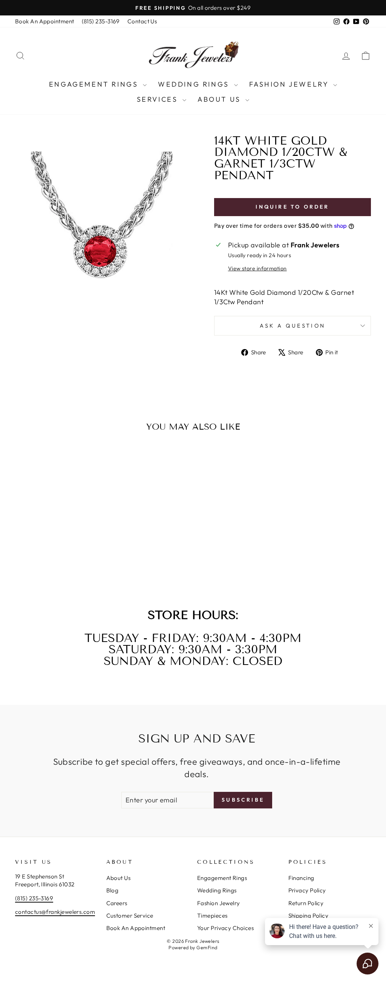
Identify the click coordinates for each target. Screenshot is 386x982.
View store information (257, 268)
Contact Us (142, 21)
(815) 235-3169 (101, 21)
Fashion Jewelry (290, 84)
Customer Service (129, 915)
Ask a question (292, 325)
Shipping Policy (308, 915)
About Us (221, 99)
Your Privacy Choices (225, 928)
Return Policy (306, 903)
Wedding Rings (195, 84)
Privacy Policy (307, 890)
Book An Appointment (44, 21)
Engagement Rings (95, 84)
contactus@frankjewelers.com (55, 911)
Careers (116, 903)
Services (159, 99)
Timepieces (212, 915)
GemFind (206, 947)
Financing (301, 877)
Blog (112, 890)
